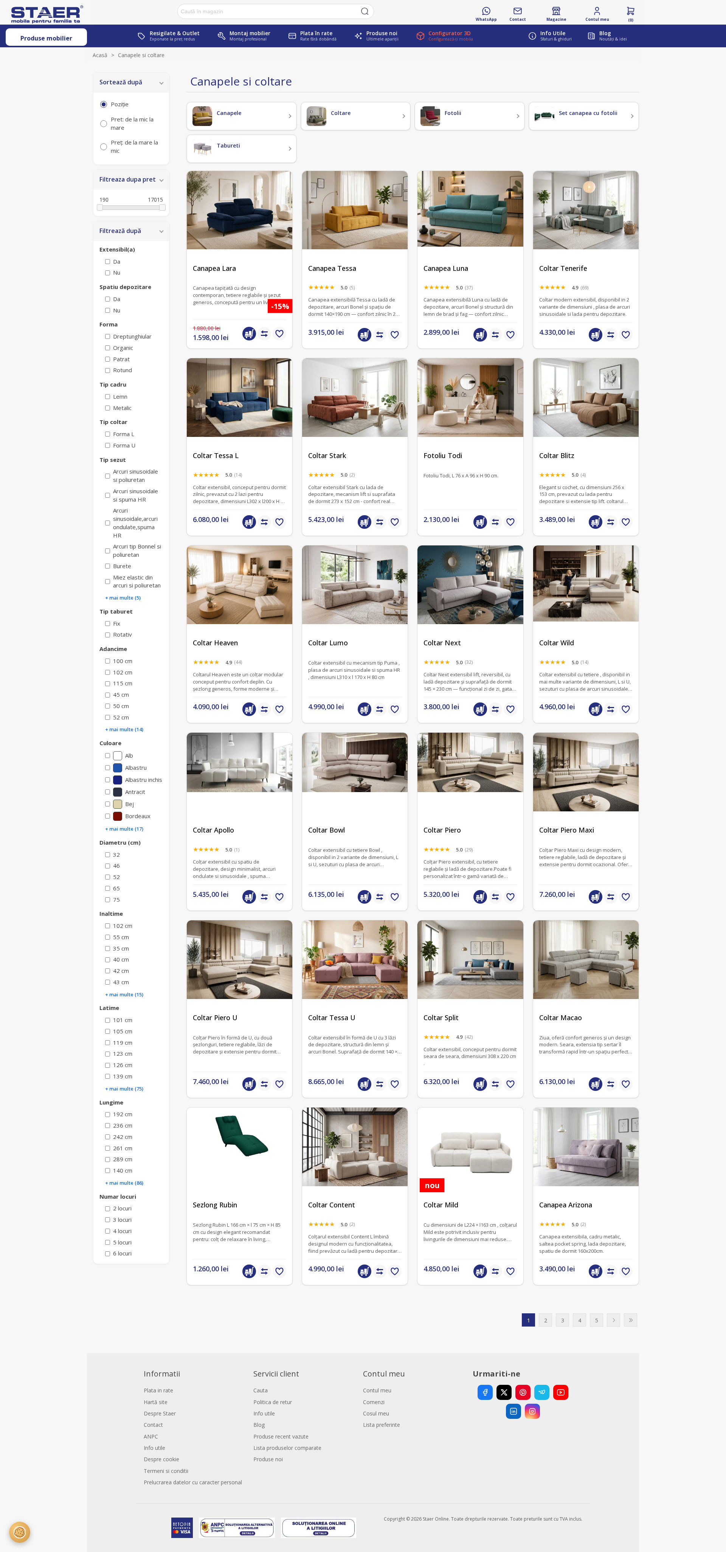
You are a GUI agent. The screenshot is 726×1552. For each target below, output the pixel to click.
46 (116, 865)
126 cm (122, 1065)
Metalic (122, 408)
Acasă (100, 55)
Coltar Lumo (328, 643)
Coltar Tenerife (563, 268)
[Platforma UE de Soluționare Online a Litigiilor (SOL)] (318, 1528)
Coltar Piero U (215, 1017)
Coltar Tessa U (331, 1017)
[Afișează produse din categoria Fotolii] (430, 116)
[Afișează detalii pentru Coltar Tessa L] (239, 411)
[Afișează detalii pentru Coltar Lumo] (355, 598)
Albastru (136, 767)
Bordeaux (137, 816)
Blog (259, 1424)
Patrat (121, 359)
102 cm (122, 672)
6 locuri (122, 1253)
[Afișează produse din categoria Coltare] (316, 116)
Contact (153, 1424)
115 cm (122, 683)
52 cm (121, 717)
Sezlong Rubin (215, 1205)
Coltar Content (331, 1205)
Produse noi (268, 1459)
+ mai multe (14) (124, 729)
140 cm (122, 1170)
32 (116, 854)
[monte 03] (470, 1160)
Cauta (260, 1390)
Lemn (120, 396)
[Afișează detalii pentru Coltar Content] (355, 1160)
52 (116, 877)
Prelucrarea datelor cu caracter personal (193, 1482)
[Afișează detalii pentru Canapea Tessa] (355, 224)
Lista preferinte (381, 1424)
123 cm (122, 1053)
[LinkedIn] (513, 1411)
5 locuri (122, 1242)
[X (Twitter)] (504, 1392)
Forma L (123, 434)
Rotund (122, 370)
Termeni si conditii (166, 1470)
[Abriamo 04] (239, 785)
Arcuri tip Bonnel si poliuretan (137, 550)
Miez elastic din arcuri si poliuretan (137, 581)
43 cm (121, 982)
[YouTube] (560, 1392)
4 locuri (122, 1231)
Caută (364, 11)
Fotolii (453, 113)
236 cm (122, 1125)
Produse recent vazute (281, 1436)
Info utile (154, 1447)
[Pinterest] (523, 1392)
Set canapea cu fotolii (588, 113)
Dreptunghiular (132, 336)
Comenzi (374, 1402)
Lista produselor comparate (287, 1447)
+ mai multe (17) (124, 828)
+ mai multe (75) (124, 1088)
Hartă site (156, 1402)
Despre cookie (161, 1459)
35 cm (121, 948)
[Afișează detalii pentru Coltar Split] (470, 973)
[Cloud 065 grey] (586, 973)
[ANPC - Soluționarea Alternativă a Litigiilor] (237, 1528)
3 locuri (122, 1219)
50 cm (121, 706)
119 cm (122, 1042)
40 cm (121, 959)
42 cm (121, 970)
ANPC (151, 1436)
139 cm (122, 1076)
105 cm (122, 1031)
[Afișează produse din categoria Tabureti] (202, 148)
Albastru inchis (143, 779)
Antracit (135, 791)
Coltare (341, 113)
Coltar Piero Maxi (566, 830)
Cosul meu (376, 1413)
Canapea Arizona (565, 1205)
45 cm (121, 694)
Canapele (229, 113)
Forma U (124, 445)
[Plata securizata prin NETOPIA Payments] (181, 1528)
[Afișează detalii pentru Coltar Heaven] (239, 598)
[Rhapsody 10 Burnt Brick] (355, 411)
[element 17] (355, 785)
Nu (116, 272)
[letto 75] (586, 224)
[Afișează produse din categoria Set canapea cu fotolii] (544, 116)
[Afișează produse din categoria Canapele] (202, 116)
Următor (613, 1320)
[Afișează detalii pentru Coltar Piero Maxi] (586, 785)
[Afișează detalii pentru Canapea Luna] (470, 224)
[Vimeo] (541, 1392)
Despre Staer (160, 1413)
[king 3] (586, 1160)
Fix (116, 623)
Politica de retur (272, 1402)
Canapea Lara (214, 268)
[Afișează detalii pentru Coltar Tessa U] (355, 973)
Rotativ (122, 634)
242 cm (122, 1136)
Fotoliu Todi (443, 455)
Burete (122, 566)
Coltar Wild (556, 643)
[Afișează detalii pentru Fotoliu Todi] (470, 411)
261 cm (122, 1148)
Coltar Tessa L (216, 455)
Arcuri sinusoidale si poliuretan (135, 475)
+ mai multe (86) (124, 1182)
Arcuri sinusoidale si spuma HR (135, 495)
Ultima (630, 1320)
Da (116, 261)
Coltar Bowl (326, 830)
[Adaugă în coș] (249, 333)
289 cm (122, 1159)
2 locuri (122, 1208)
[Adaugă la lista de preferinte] (279, 333)
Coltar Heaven (215, 643)
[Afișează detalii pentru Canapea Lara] (239, 224)
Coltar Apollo (213, 830)
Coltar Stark (327, 455)
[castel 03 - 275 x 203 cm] (586, 598)
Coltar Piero (442, 830)
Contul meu (377, 1390)
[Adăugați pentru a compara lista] (264, 333)
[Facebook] (485, 1392)
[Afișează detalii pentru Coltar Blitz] (586, 411)
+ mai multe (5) (123, 597)
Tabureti (228, 145)
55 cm (121, 937)
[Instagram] (532, 1411)
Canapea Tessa (332, 268)
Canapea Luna (446, 268)
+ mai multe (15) (124, 994)
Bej (129, 804)
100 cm (122, 661)
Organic (123, 347)
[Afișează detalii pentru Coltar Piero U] (239, 973)
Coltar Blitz (556, 455)
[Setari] (19, 1532)
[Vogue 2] (470, 785)
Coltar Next (442, 643)
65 (116, 888)
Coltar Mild (441, 1205)
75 (116, 899)
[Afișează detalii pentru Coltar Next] (470, 598)
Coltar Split (441, 1017)
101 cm (122, 1020)
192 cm (122, 1114)
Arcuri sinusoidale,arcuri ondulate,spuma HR (135, 522)
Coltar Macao (560, 1017)
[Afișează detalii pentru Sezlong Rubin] (239, 1160)
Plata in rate (158, 1390)
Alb (129, 755)
